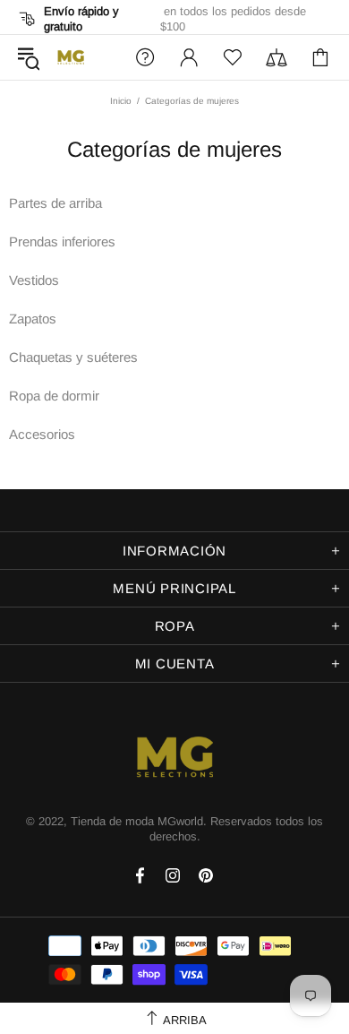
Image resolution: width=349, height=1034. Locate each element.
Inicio (121, 101)
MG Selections (70, 57)
